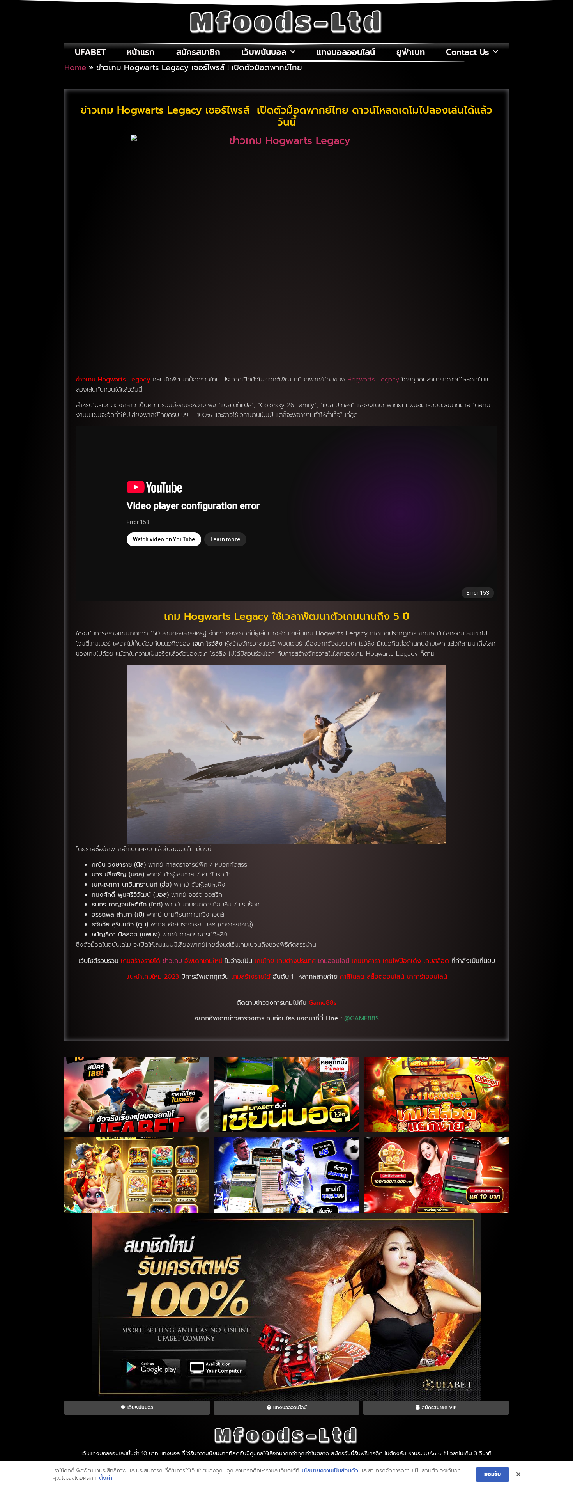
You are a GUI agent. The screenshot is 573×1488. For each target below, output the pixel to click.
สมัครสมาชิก (198, 52)
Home (75, 67)
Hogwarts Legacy (373, 379)
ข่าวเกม (172, 961)
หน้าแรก (141, 52)
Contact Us (467, 52)
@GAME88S (361, 1018)
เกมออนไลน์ (335, 961)
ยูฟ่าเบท (410, 52)
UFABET (90, 52)
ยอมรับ (492, 1474)
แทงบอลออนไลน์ (346, 52)
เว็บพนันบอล (263, 52)
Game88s (323, 1002)
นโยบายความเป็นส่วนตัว (330, 1471)
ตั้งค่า (105, 1478)
